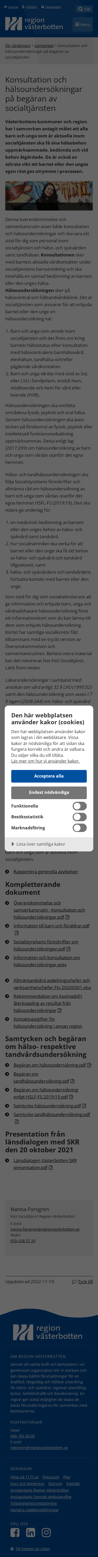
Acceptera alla (49, 776)
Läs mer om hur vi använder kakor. (45, 761)
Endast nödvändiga (49, 792)
